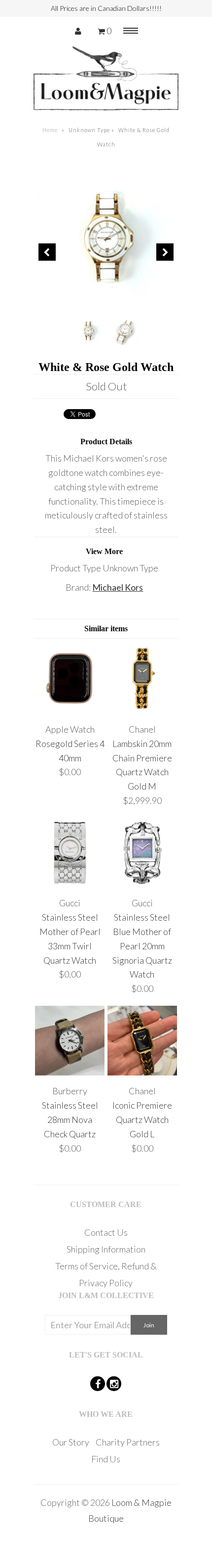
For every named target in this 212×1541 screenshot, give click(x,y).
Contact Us (106, 1232)
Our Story (70, 1442)
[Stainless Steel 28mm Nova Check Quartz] (70, 1072)
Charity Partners (128, 1442)
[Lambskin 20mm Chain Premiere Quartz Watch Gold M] (142, 709)
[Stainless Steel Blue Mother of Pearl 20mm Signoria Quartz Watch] (142, 884)
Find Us (105, 1458)
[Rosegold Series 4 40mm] (70, 709)
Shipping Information (106, 1249)
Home (50, 130)
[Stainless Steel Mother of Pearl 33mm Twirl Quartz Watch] (70, 884)
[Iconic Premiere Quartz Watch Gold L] (142, 1072)
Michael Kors (117, 587)
